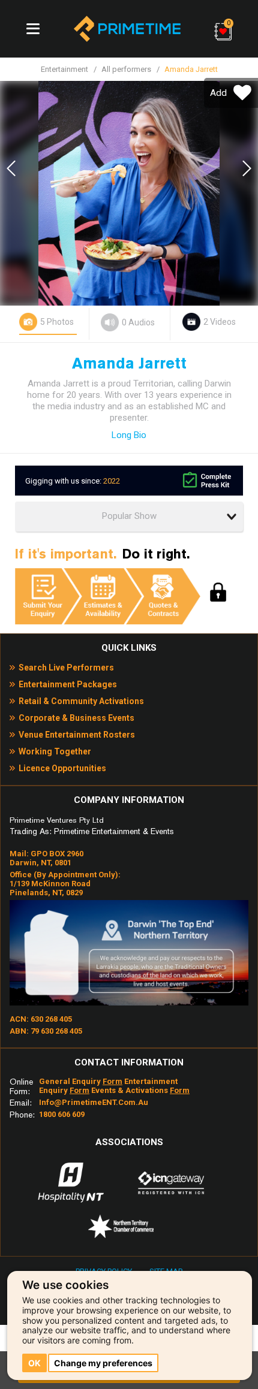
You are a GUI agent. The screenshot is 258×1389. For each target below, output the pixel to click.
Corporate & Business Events (76, 718)
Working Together (55, 751)
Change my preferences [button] (103, 1363)
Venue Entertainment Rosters (77, 734)
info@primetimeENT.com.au (93, 1102)
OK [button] (34, 1363)
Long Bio (129, 435)
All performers (126, 69)
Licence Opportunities (62, 768)
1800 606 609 (62, 1114)
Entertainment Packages (68, 684)
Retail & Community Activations (81, 701)
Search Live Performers (66, 667)
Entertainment (64, 69)
